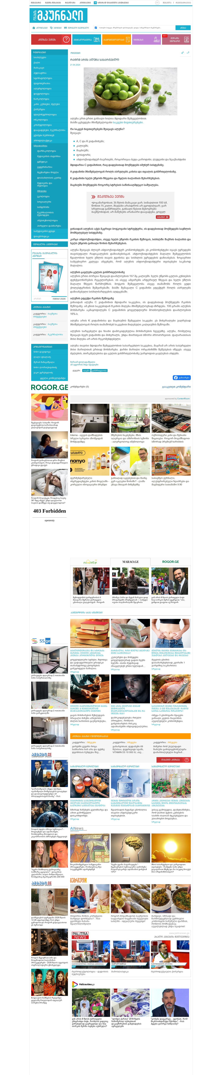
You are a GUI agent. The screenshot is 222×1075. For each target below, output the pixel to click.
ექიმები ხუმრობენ (44, 135)
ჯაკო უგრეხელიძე (43, 372)
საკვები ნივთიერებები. (128, 122)
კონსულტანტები (42, 347)
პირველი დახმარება (49, 225)
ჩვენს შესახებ (53, 3)
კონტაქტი (85, 3)
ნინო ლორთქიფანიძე (45, 367)
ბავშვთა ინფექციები (45, 315)
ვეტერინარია (44, 167)
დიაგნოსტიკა (41, 236)
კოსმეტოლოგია (43, 125)
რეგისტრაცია (183, 3)
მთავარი (36, 3)
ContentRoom (177, 399)
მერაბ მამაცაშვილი (44, 362)
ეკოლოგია (43, 196)
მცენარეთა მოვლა (48, 172)
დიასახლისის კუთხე (49, 177)
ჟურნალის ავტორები (45, 244)
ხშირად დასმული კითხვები (113, 3)
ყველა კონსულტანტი (52, 378)
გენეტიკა (42, 161)
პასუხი (161, 217)
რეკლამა (70, 3)
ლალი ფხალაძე (42, 357)
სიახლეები (40, 57)
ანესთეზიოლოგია (47, 220)
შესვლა (167, 3)
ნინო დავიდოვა (42, 351)
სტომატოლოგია (43, 78)
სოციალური (44, 201)
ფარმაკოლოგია (46, 151)
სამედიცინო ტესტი (44, 231)
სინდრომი (43, 207)
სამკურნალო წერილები (84, 766)
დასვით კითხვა (170, 760)
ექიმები (57, 28)
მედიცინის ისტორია (48, 156)
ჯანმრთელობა (99, 370)
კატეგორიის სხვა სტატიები (87, 613)
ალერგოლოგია (43, 88)
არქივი (37, 299)
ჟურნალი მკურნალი (78, 28)
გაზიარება (184, 378)
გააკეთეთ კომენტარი (176, 387)
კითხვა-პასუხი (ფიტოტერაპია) (90, 736)
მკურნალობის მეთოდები (45, 214)
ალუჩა (86, 370)
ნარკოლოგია (41, 99)
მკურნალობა (55, 334)
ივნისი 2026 (59, 299)
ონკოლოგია (41, 119)
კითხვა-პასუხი (41, 307)
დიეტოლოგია (41, 93)
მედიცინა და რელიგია (44, 184)
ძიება (183, 28)
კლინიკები (42, 28)
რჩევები (41, 191)
